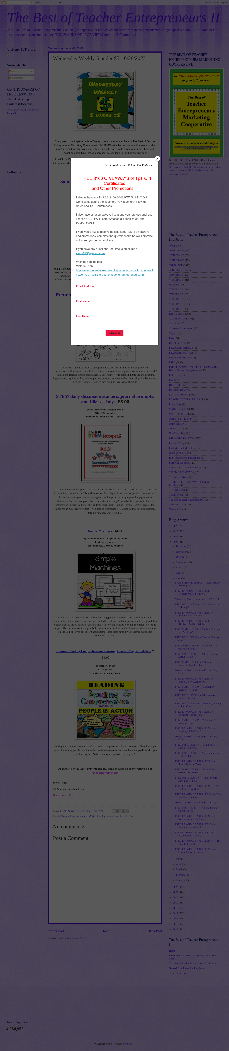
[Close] (157, 158)
